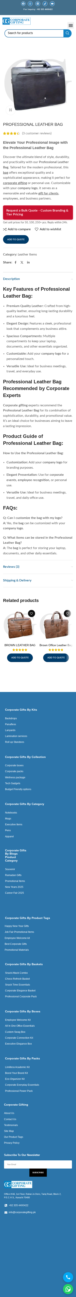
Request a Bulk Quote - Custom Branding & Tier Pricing (37, 212)
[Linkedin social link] (28, 262)
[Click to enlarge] (10, 110)
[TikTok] (45, 3)
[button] (70, 25)
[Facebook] (23, 3)
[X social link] (22, 262)
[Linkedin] (37, 3)
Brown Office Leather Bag (56, 645)
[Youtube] (52, 3)
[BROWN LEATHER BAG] (20, 625)
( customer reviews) (36, 133)
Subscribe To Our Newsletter (22, 1155)
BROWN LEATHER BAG (19, 645)
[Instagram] (30, 3)
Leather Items (27, 254)
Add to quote (16, 239)
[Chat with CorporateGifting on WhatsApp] (68, 1289)
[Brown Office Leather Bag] (56, 625)
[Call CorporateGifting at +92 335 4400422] (68, 1277)
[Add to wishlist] (31, 613)
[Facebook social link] (15, 262)
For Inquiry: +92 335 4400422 (38, 9)
